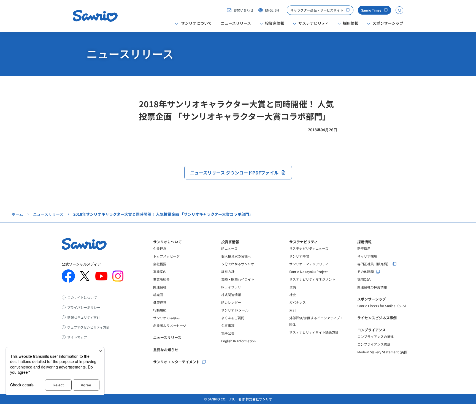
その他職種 (365, 271)
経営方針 (227, 271)
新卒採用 (363, 248)
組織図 (158, 294)
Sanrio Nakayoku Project (308, 271)
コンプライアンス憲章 (373, 344)
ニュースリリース (236, 23)
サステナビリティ (303, 241)
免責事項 (227, 325)
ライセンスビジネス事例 (377, 317)
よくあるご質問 (232, 317)
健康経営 (159, 302)
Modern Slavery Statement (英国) (383, 352)
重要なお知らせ (165, 349)
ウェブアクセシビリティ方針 (88, 327)
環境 (292, 287)
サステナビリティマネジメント (312, 279)
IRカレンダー (231, 302)
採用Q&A (363, 279)
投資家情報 (230, 241)
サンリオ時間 (299, 256)
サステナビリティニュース (308, 248)
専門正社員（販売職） (373, 264)
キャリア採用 (367, 256)
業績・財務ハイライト (237, 279)
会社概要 (159, 263)
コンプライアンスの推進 (375, 336)
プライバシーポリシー (83, 307)
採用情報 (364, 241)
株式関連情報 (231, 294)
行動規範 (159, 310)
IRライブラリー (232, 287)
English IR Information (238, 341)
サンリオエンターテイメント (176, 361)
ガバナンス (297, 302)
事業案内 (159, 271)
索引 (292, 310)
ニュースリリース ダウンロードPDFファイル (234, 172)
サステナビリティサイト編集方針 (314, 332)
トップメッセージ (166, 256)
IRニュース (229, 248)
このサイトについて (82, 297)
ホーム (17, 214)
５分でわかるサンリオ (237, 263)
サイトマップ (77, 337)
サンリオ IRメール (234, 310)
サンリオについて (167, 241)
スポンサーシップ (371, 299)
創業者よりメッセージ (169, 325)
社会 (292, 294)
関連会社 (159, 287)
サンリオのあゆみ (166, 317)
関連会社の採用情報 (372, 287)
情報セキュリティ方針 (83, 317)
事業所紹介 (161, 279)
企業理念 (159, 248)
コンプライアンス (371, 329)
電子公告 (227, 333)
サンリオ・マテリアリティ (309, 263)
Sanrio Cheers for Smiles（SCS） (382, 305)
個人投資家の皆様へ (236, 256)
